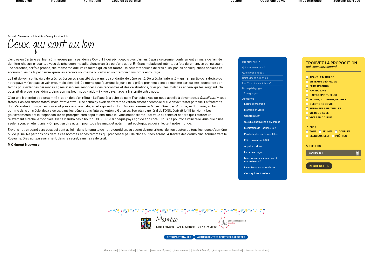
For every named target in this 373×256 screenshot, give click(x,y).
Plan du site (110, 250)
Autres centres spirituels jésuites (221, 237)
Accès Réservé (201, 250)
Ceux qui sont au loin (56, 36)
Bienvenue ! (24, 36)
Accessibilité (128, 250)
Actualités (38, 36)
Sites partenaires (179, 237)
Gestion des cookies (257, 250)
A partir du (313, 146)
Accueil (12, 36)
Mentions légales (160, 250)
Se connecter (181, 250)
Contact (143, 250)
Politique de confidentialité (227, 250)
